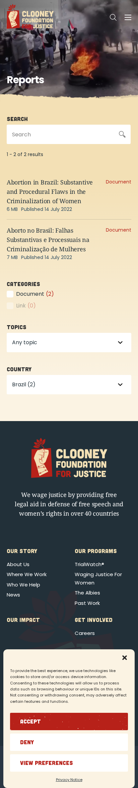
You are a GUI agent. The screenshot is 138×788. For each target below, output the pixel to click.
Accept (30, 721)
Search (17, 118)
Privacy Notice (69, 779)
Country (19, 369)
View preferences (46, 762)
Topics (16, 326)
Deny (27, 742)
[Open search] (113, 17)
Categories (23, 283)
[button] (124, 657)
